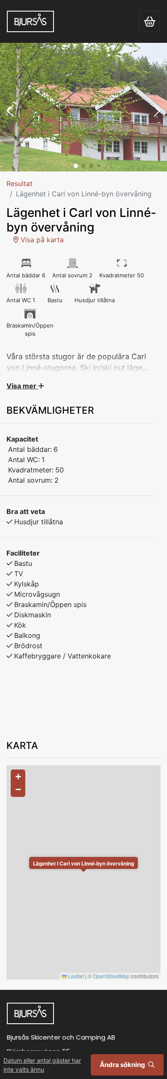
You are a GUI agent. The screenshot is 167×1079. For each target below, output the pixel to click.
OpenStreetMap (111, 976)
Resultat (19, 183)
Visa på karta (41, 239)
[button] (10, 111)
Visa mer (22, 386)
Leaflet (75, 976)
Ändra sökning (123, 1065)
